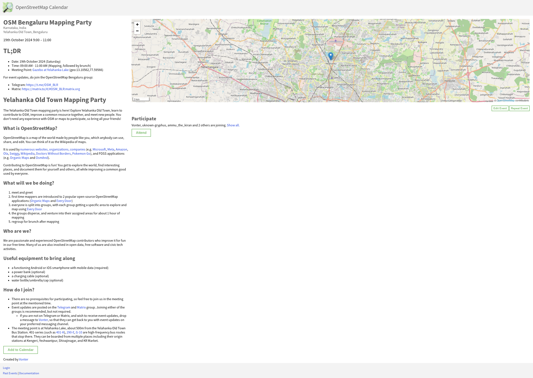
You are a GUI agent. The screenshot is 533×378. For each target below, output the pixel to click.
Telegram (63, 307)
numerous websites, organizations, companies (52, 149)
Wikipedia (28, 153)
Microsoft (99, 149)
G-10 (79, 332)
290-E (70, 332)
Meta (110, 149)
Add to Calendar (21, 350)
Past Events (10, 373)
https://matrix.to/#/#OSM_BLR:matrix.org (51, 89)
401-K (60, 332)
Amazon (121, 149)
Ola (5, 153)
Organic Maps (19, 157)
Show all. (233, 125)
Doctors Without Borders (53, 153)
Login (6, 368)
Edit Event (500, 108)
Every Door (64, 201)
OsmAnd (42, 157)
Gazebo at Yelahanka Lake (50, 70)
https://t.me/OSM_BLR (42, 85)
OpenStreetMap (506, 100)
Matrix (81, 307)
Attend (141, 132)
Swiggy (14, 153)
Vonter (43, 320)
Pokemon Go (81, 153)
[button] (330, 56)
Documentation (29, 373)
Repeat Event (519, 108)
